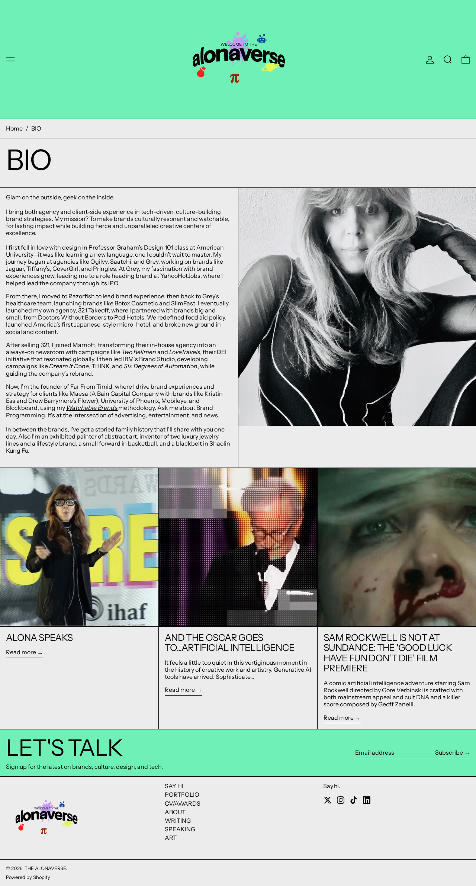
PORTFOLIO (182, 794)
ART (171, 837)
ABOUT (175, 812)
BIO (36, 128)
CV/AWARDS (182, 803)
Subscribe (449, 752)
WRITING (178, 820)
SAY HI (174, 786)
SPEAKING (180, 829)
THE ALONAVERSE (45, 868)
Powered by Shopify (28, 877)
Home (14, 128)
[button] (447, 59)
